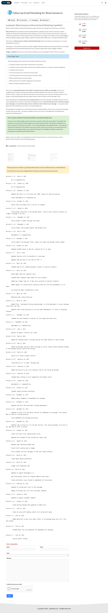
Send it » (10, 596)
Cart (30, 2)
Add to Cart (86, 48)
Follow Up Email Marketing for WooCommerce (38, 13)
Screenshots (23, 20)
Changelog (34, 20)
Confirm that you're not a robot (14, 584)
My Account (24, 2)
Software (17, 2)
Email (42, 547)
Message (9, 558)
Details (13, 20)
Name (8, 547)
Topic (8, 553)
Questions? (45, 20)
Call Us (43, 2)
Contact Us (36, 2)
